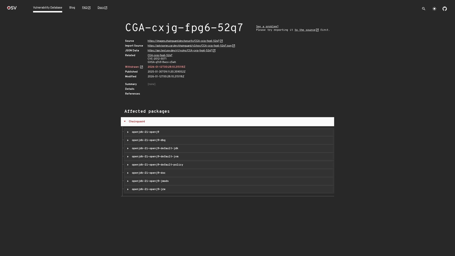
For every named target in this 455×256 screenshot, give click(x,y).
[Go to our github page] (445, 9)
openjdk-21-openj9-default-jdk (154, 148)
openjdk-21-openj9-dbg (147, 140)
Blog (72, 8)
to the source (305, 30)
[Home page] (12, 8)
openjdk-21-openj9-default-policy (156, 165)
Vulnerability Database (47, 8)
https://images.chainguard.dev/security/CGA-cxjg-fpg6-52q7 (183, 41)
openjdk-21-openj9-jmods (149, 181)
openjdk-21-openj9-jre (147, 189)
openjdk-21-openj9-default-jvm (154, 156)
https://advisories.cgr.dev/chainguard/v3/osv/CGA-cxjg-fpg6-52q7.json (190, 46)
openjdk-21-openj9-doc (147, 173)
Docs (101, 8)
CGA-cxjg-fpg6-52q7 (160, 55)
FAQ (84, 8)
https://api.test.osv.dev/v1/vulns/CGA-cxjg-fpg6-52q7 (180, 50)
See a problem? (267, 26)
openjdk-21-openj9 (144, 132)
